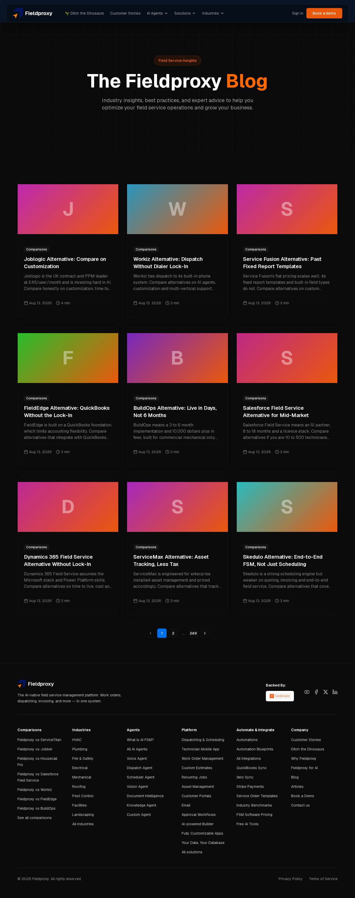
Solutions (182, 13)
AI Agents (155, 13)
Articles (297, 786)
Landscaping (83, 814)
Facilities (79, 805)
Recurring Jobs (194, 777)
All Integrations (248, 758)
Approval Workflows (199, 814)
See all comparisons (34, 817)
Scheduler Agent (140, 777)
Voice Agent (137, 758)
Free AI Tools (247, 824)
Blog (295, 777)
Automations (247, 739)
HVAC (77, 739)
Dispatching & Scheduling (203, 739)
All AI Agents (137, 749)
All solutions (192, 852)
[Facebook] (316, 692)
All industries (83, 824)
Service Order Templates (257, 796)
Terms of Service (323, 878)
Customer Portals (196, 796)
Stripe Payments (250, 786)
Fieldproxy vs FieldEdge (37, 799)
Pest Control (82, 796)
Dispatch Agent (139, 767)
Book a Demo (302, 796)
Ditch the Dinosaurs (84, 13)
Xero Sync (244, 777)
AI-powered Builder (198, 824)
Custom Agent (139, 814)
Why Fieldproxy (304, 758)
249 (193, 633)
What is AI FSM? (140, 739)
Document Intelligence (145, 796)
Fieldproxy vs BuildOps (36, 808)
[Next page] (204, 633)
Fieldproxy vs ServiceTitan (39, 739)
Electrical (80, 767)
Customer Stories (125, 13)
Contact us (300, 805)
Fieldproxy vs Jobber (34, 749)
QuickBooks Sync (251, 767)
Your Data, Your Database (203, 842)
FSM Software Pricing (254, 814)
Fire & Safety (83, 758)
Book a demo (324, 13)
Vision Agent (137, 786)
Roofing (79, 786)
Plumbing (79, 749)
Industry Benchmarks (254, 805)
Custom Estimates (197, 767)
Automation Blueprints (254, 749)
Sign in (297, 13)
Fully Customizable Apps (202, 833)
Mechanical (81, 777)
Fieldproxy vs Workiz (34, 789)
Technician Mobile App (200, 749)
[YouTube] (307, 692)
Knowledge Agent (141, 805)
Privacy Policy (291, 878)
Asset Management (198, 786)
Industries (210, 13)
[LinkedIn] (335, 692)
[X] (325, 692)
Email (186, 805)
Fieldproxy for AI (304, 767)
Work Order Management (202, 758)
